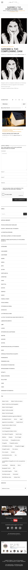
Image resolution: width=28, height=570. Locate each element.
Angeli (2, 262)
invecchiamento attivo (7, 455)
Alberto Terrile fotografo (7, 407)
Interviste (4, 310)
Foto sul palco (5, 452)
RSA (14, 468)
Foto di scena (5, 440)
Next (24, 104)
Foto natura (15, 449)
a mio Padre (4, 255)
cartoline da (4, 273)
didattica (4, 437)
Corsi (2, 280)
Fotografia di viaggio (19, 446)
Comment (3, 151)
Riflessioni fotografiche (7, 131)
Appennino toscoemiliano (8, 422)
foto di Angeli (18, 437)
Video (2, 387)
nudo (2, 350)
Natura (3, 343)
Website (3, 182)
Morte (19, 465)
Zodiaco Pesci (17, 477)
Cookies (18, 561)
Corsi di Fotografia (6, 428)
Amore (2, 258)
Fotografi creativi (6, 449)
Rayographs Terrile (6, 468)
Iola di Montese (5, 458)
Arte (2, 266)
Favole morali (5, 302)
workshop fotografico (7, 390)
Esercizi (3, 291)
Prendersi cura (5, 361)
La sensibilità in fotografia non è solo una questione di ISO (13, 461)
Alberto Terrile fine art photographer (10, 404)
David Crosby (19, 434)
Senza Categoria (5, 376)
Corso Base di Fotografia (7, 434)
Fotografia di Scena (6, 306)
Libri (2, 324)
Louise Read (4, 465)
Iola (15, 455)
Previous (5, 104)
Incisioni (13, 452)
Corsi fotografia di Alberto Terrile (9, 431)
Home (4, 10)
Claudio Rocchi (19, 422)
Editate (3, 288)
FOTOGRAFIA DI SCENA (7, 446)
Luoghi (3, 328)
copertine (3, 277)
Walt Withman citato (6, 477)
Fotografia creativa (13, 443)
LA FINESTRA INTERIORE (6, 232)
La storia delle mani (6, 313)
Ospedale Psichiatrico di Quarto (9, 354)
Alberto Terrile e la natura (16, 401)
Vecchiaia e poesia (6, 474)
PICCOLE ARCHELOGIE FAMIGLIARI (10, 133)
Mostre (3, 335)
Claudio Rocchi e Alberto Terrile (9, 425)
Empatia (10, 437)
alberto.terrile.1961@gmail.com (14, 534)
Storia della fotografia (7, 471)
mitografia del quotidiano (12, 10)
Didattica (3, 284)
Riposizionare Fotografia (15, 131)
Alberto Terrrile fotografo (7, 413)
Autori (3, 269)
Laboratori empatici (6, 321)
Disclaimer (23, 561)
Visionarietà (15, 474)
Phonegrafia (4, 357)
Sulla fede (4, 379)
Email (2, 177)
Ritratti (3, 372)
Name (3, 171)
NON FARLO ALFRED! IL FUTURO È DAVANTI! (11, 236)
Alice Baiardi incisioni (6, 419)
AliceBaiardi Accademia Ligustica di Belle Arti (11, 416)
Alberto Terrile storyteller (7, 410)
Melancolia (12, 465)
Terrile (15, 471)
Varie (2, 383)
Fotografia (4, 443)
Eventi (2, 295)
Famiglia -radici (12, 129)
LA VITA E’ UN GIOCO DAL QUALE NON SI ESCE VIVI (12, 317)
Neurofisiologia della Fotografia (10, 346)
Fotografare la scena (15, 440)
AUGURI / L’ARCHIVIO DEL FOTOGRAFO (9, 228)
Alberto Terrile (21, 54)
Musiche (3, 339)
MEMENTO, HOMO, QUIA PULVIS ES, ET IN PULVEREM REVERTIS (13, 240)
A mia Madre (5, 129)
